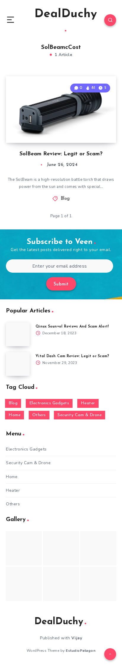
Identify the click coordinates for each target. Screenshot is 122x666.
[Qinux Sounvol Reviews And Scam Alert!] (18, 334)
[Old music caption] (98, 548)
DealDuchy (65, 14)
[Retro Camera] (61, 548)
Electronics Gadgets (49, 403)
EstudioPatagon (80, 650)
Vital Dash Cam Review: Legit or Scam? (72, 356)
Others (39, 415)
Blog (65, 199)
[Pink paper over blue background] (24, 548)
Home (14, 415)
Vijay (76, 638)
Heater (88, 403)
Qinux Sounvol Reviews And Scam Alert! (72, 326)
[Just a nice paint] (61, 584)
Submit (61, 284)
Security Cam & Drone (79, 415)
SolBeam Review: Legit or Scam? (61, 154)
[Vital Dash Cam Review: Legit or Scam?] (18, 364)
